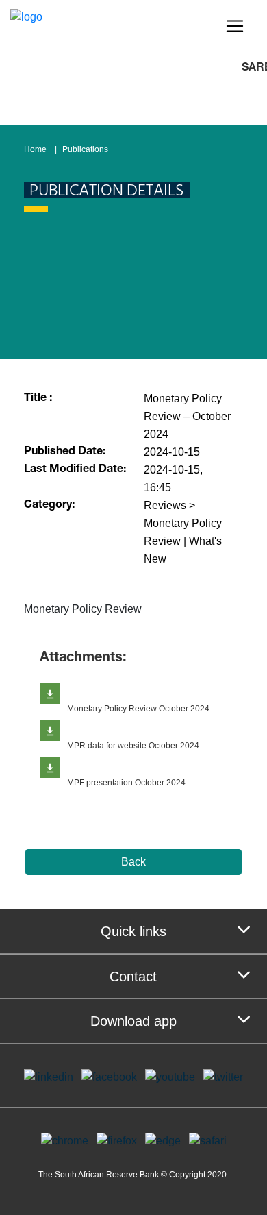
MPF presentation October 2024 (126, 782)
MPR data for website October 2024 (133, 745)
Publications (85, 149)
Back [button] (133, 862)
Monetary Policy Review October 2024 (138, 708)
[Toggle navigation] (234, 26)
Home (35, 149)
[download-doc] (50, 693)
